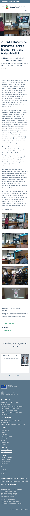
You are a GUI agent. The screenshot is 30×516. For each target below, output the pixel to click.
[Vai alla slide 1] (9, 375)
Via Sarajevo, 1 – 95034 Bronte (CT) (11, 402)
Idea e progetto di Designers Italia (19, 509)
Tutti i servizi (4, 464)
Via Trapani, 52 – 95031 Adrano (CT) (11, 420)
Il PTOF (3, 440)
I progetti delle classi (6, 452)
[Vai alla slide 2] (11, 375)
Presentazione (5, 430)
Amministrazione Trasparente (9, 478)
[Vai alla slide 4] (15, 375)
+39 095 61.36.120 (11, 491)
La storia (3, 444)
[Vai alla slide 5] (17, 375)
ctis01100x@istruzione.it (10, 493)
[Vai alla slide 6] (18, 375)
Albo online (23, 478)
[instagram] (13, 484)
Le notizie (3, 469)
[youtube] (11, 484)
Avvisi (2, 473)
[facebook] (8, 484)
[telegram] (15, 484)
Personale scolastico (6, 458)
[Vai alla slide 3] (13, 375)
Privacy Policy (5, 481)
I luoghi (3, 432)
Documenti (4, 438)
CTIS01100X (16, 501)
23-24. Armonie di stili (10, 355)
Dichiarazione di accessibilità (19, 481)
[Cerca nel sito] (26, 10)
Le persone (4, 434)
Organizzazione (5, 442)
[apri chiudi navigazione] (3, 7)
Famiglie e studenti (6, 460)
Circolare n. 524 (7, 209)
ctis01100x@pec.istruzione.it (8, 496)
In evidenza (6, 330)
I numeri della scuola (6, 436)
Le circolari (4, 471)
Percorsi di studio (5, 462)
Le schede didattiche (6, 450)
